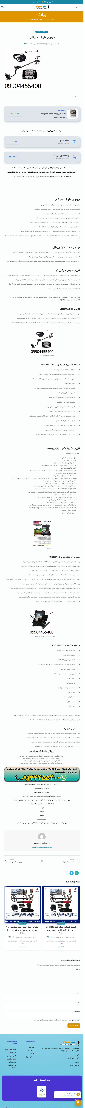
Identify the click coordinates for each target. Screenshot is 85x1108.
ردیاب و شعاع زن (10, 1049)
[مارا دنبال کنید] (42, 141)
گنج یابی (42, 808)
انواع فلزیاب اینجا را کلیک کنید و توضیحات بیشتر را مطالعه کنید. (30, 823)
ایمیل (77, 1002)
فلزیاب (47, 19)
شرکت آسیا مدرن (43, 804)
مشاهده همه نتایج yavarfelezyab (42, 847)
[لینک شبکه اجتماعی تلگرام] (71, 873)
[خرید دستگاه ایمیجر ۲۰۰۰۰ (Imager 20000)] (42, 114)
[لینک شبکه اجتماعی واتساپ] (77, 873)
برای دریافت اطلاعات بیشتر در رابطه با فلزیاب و (56, 823)
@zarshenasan (29, 785)
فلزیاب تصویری (11, 1059)
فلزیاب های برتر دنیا (42, 819)
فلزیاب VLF (12, 1052)
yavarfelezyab (41, 44)
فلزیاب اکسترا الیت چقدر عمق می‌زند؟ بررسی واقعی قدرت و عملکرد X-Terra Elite (22, 930)
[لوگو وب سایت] (42, 7)
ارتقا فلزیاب (57, 800)
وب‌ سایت (77, 1011)
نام (78, 994)
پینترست (42, 815)
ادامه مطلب (61, 947)
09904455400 (74, 1065)
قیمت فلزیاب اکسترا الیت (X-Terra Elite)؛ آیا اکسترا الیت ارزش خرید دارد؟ (61, 930)
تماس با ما (30, 1050)
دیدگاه (77, 969)
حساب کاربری (30, 1057)
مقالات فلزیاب (61, 923)
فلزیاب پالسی (11, 1056)
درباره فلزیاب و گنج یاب (36, 19)
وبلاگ (32, 1053)
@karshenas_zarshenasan (41, 792)
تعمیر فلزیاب (33, 796)
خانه (52, 19)
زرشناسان (42, 812)
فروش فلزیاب (50, 800)
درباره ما (31, 1047)
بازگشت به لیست (42, 861)
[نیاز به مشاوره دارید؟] (42, 157)
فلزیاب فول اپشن (12, 1066)
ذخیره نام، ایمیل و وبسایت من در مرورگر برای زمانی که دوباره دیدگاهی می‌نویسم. (55, 1020)
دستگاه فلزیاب (43, 800)
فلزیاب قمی (12, 1062)
